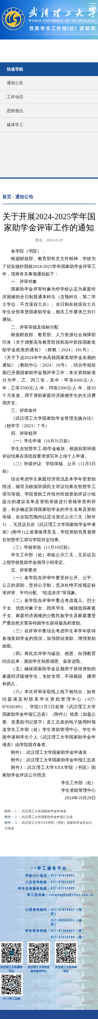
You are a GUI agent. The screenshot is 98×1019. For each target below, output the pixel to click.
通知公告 (15, 83)
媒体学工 (15, 124)
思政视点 (15, 110)
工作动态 (15, 97)
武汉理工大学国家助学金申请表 (44, 811)
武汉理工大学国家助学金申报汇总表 (47, 817)
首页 (6, 196)
